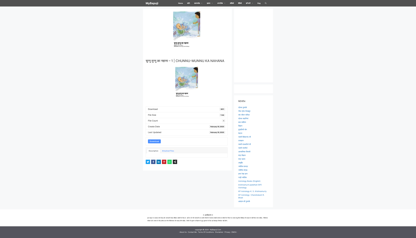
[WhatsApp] (169, 162)
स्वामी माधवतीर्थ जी (244, 144)
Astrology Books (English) (249, 181)
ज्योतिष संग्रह (242, 170)
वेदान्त (240, 133)
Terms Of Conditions (206, 232)
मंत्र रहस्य (241, 159)
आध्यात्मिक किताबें (244, 152)
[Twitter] (148, 162)
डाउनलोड (197, 3)
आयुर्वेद (240, 163)
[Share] (175, 162)
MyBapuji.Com (215, 230)
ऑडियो (232, 3)
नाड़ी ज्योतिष (242, 177)
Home (180, 3)
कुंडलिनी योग (242, 129)
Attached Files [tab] (168, 151)
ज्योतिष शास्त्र (243, 166)
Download (154, 141)
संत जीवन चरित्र (244, 115)
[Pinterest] (164, 162)
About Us (183, 232)
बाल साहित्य (242, 122)
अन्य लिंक (220, 3)
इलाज (208, 3)
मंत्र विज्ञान (242, 155)
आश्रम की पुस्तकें (244, 201)
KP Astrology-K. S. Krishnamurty (252, 191)
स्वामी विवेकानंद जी (244, 137)
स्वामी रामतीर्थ (242, 148)
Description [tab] (153, 151)
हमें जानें (248, 3)
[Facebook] (153, 162)
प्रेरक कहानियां (243, 118)
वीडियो (240, 3)
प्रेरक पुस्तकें (242, 107)
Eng (259, 3)
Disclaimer (219, 232)
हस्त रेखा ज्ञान (243, 174)
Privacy (227, 232)
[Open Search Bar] (266, 3)
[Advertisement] (253, 45)
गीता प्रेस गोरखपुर (244, 111)
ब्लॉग (188, 3)
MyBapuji (152, 3)
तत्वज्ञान (241, 141)
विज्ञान (240, 126)
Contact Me (192, 232)
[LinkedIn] (159, 162)
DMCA (234, 232)
